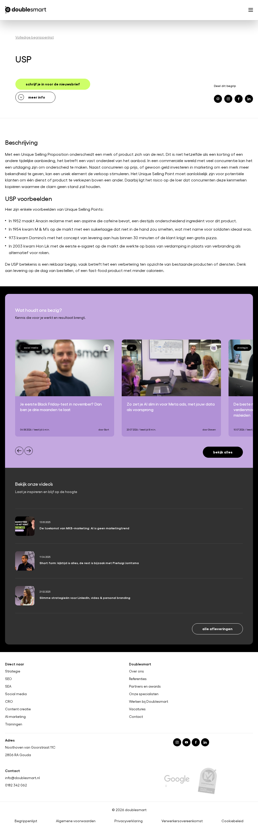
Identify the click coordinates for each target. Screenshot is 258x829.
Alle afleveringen (217, 628)
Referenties (138, 679)
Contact (136, 716)
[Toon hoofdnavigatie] (250, 10)
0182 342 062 (16, 785)
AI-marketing (15, 716)
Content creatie (18, 709)
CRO (9, 701)
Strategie (12, 671)
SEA (8, 686)
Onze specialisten (143, 694)
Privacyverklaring (128, 821)
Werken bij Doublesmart (148, 701)
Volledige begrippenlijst (34, 37)
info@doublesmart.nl (22, 777)
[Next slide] (28, 451)
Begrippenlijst (26, 821)
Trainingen (13, 724)
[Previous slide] (19, 451)
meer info (36, 97)
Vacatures (137, 709)
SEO (8, 679)
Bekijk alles (223, 452)
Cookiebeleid (232, 821)
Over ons (136, 671)
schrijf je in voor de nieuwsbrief (53, 84)
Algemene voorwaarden (75, 821)
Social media (16, 694)
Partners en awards (145, 686)
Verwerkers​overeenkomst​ (182, 821)
